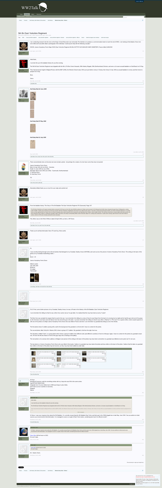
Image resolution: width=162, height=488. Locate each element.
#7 (143, 240)
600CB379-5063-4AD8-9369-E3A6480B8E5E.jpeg (47, 358)
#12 (143, 419)
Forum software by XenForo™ (28, 486)
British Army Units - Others (29, 35)
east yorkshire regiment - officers (73, 37)
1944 (23, 37)
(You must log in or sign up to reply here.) (135, 462)
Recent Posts (29, 16)
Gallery (32, 14)
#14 (143, 455)
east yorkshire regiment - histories (57, 37)
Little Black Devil (34, 156)
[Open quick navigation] (142, 20)
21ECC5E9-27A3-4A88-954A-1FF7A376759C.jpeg (47, 351)
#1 (143, 51)
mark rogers (42, 35)
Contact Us (132, 484)
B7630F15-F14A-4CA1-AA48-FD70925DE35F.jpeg (97, 358)
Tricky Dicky (22, 172)
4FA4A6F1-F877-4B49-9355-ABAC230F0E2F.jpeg (72, 364)
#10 (143, 371)
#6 (143, 222)
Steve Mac (21, 70)
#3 (143, 154)
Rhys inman (22, 259)
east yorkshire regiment (43, 37)
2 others (48, 156)
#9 (143, 301)
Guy (20, 99)
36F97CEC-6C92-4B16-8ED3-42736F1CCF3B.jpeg (72, 358)
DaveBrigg (33, 286)
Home (21, 14)
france (83, 37)
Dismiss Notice (159, 475)
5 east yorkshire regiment (31, 37)
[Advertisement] (81, 27)
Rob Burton (22, 408)
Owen (20, 438)
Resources (39, 14)
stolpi (32, 83)
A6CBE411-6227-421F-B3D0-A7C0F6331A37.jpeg (47, 364)
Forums (27, 14)
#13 (143, 439)
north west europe (105, 37)
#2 (143, 81)
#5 (143, 197)
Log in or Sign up (139, 1)
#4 (143, 180)
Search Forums (21, 16)
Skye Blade (22, 383)
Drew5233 (33, 422)
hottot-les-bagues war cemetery (92, 37)
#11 (143, 392)
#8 (143, 284)
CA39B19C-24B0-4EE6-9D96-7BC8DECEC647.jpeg (98, 351)
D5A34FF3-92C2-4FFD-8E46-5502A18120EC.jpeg (72, 351)
